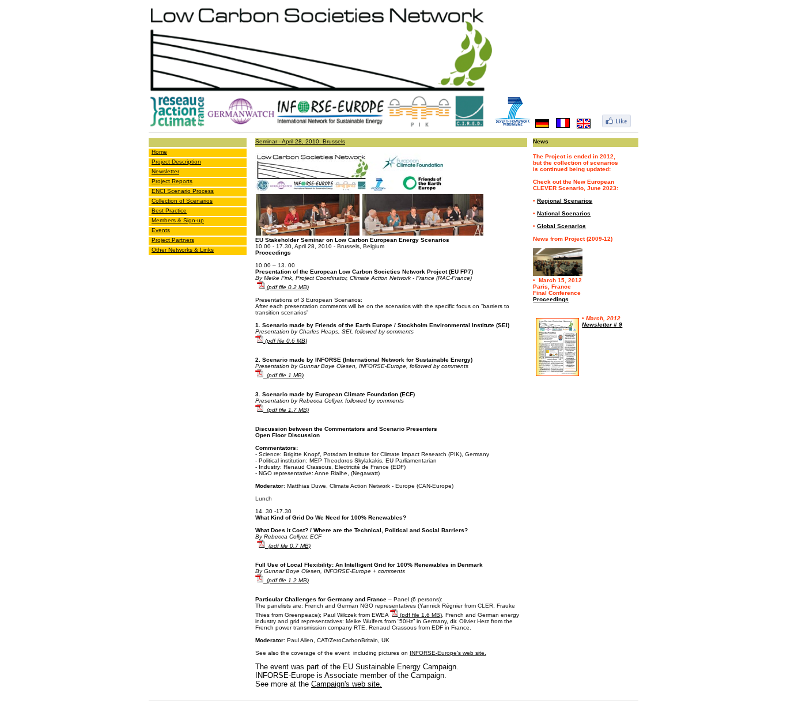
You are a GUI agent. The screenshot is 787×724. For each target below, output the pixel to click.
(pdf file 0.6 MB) (285, 341)
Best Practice (169, 210)
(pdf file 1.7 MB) (286, 410)
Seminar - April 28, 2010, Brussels (300, 141)
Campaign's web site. (346, 684)
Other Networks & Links (183, 250)
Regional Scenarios (564, 201)
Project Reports (172, 181)
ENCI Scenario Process (183, 191)
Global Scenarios (561, 226)
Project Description (176, 161)
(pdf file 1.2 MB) (286, 580)
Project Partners (173, 240)
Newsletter (165, 171)
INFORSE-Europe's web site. (448, 653)
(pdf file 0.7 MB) (288, 546)
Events (161, 230)
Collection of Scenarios (182, 201)
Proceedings (551, 299)
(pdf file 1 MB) (283, 375)
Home (159, 152)
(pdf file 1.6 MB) (420, 615)
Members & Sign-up (178, 220)
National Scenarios (564, 213)
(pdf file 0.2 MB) (287, 287)
